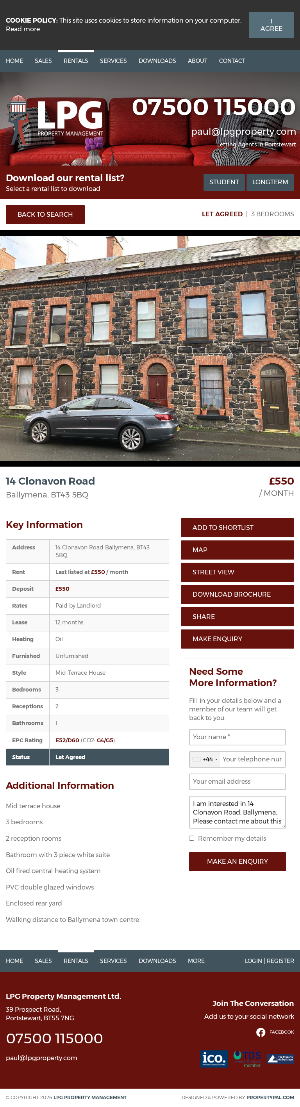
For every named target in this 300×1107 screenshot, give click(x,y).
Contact (232, 60)
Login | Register (269, 960)
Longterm (270, 182)
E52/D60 (67, 740)
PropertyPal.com (270, 1097)
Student (224, 182)
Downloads (157, 60)
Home (14, 60)
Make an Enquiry (237, 861)
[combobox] (204, 759)
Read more (23, 29)
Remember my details (232, 838)
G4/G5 (105, 740)
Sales (43, 60)
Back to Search (45, 214)
